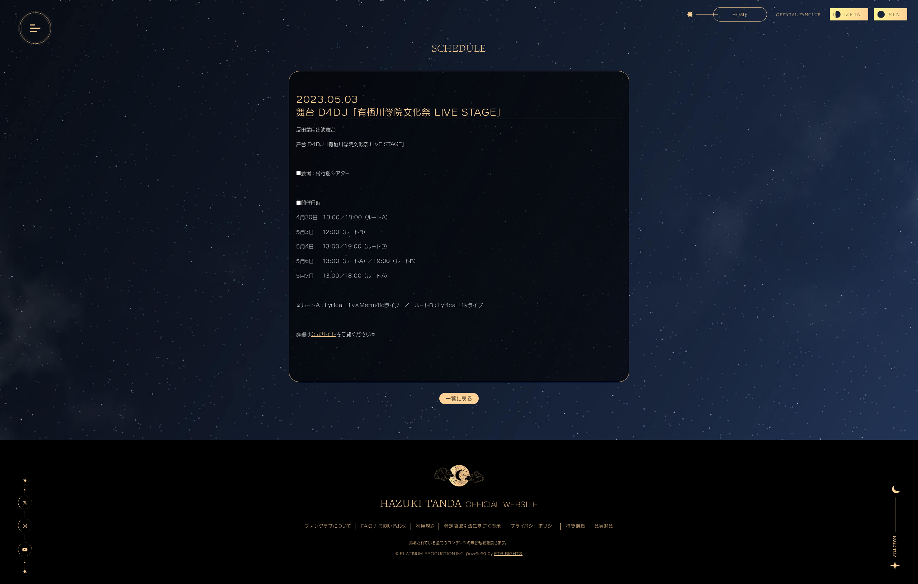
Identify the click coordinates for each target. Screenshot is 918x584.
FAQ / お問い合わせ (384, 526)
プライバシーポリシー (533, 526)
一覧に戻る (459, 398)
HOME (739, 14)
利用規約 (425, 526)
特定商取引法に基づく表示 (472, 526)
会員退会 (604, 526)
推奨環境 (575, 526)
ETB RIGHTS (508, 553)
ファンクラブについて (327, 526)
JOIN (894, 14)
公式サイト (323, 334)
